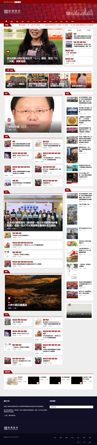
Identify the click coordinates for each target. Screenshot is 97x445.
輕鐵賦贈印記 (46, 183)
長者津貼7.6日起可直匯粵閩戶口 (21, 235)
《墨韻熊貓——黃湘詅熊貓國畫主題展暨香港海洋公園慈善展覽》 (59, 86)
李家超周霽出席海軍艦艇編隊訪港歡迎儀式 (30, 61)
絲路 (61, 21)
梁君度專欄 (9, 79)
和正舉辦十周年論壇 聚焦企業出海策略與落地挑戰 (85, 109)
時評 (89, 30)
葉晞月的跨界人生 (35, 86)
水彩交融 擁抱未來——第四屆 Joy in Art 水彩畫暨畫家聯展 (28, 245)
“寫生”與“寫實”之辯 (18, 322)
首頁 (12, 21)
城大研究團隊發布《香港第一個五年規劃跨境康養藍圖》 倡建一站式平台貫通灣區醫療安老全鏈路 (32, 224)
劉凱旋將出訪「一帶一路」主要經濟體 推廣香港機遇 (85, 149)
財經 (23, 21)
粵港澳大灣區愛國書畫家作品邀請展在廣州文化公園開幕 (27, 264)
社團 (39, 21)
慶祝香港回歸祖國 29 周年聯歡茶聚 (22, 183)
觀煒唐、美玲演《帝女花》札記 (21, 155)
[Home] (6, 21)
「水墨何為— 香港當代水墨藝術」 (21, 254)
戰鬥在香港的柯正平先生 (85, 228)
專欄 (72, 21)
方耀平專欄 (68, 50)
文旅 (28, 21)
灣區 (45, 21)
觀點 (50, 21)
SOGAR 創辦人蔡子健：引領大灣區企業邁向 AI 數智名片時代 (85, 175)
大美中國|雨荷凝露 (22, 377)
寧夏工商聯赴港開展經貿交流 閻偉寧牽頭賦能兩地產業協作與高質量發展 (21, 145)
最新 (70, 30)
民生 (34, 21)
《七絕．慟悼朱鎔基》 (10, 415)
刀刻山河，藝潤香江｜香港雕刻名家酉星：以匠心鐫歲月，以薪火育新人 (15, 87)
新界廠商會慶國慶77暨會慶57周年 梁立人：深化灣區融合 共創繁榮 (85, 130)
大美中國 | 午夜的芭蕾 (19, 305)
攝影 (67, 21)
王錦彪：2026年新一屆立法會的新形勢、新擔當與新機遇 (32, 125)
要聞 (17, 21)
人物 (56, 21)
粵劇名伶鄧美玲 (78, 86)
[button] (92, 21)
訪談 (79, 30)
